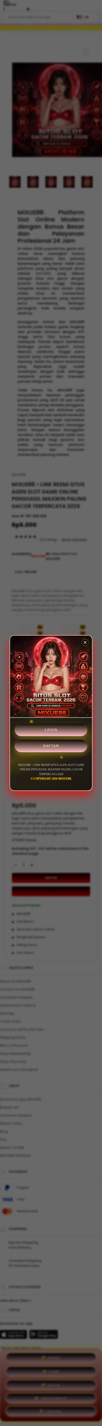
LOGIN (51, 730)
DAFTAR (51, 746)
